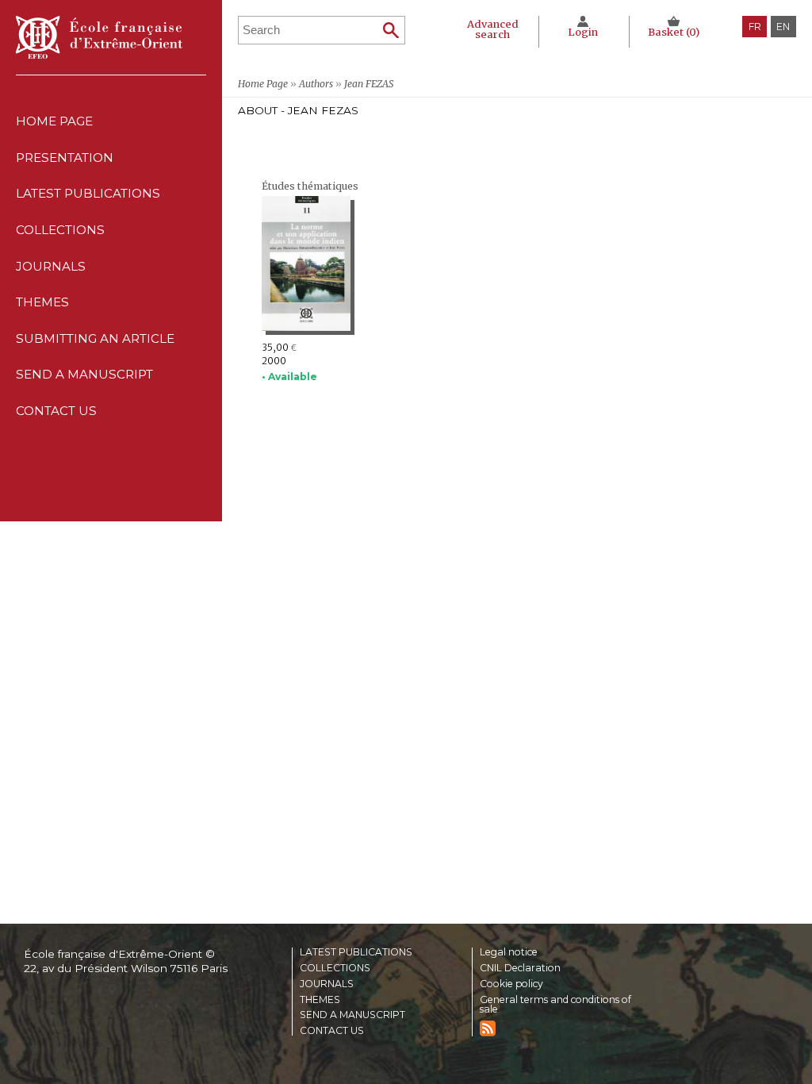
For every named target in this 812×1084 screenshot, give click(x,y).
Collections (335, 968)
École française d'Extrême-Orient (99, 37)
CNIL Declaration (520, 968)
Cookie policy (511, 984)
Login (583, 32)
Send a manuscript (84, 374)
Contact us (56, 410)
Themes (320, 1000)
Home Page (54, 121)
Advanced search (493, 29)
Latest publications (88, 193)
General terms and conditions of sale (555, 1004)
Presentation (64, 157)
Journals (327, 984)
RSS (488, 1028)
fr (755, 27)
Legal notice (509, 952)
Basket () (673, 32)
